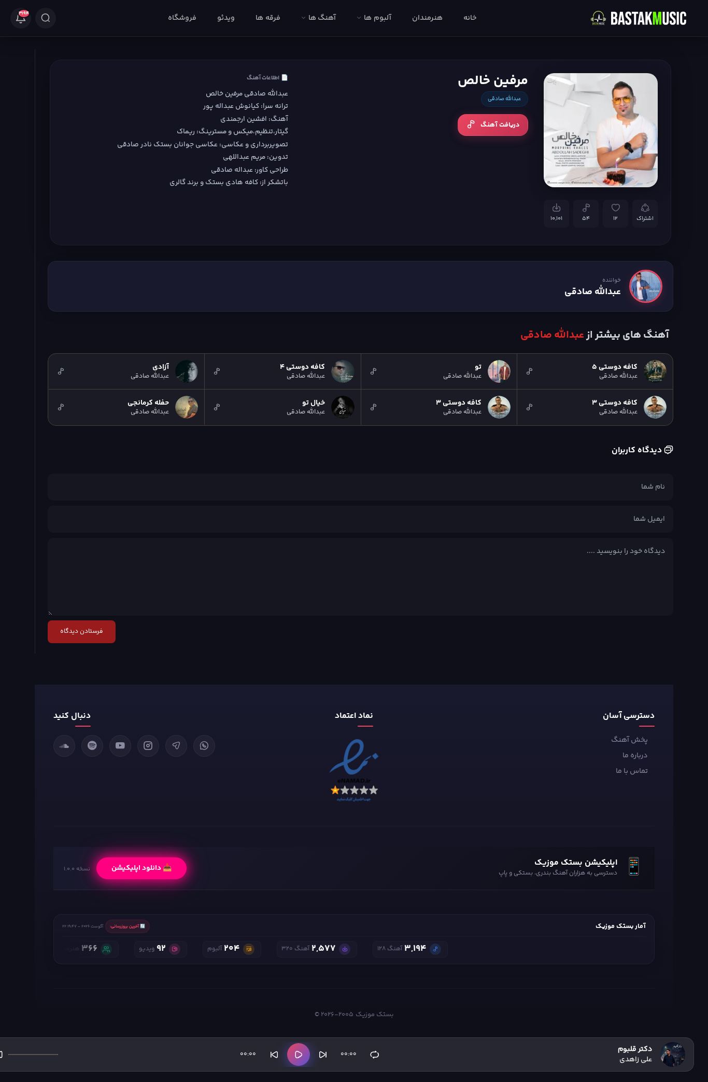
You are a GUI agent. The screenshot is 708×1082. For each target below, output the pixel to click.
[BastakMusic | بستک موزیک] (643, 18)
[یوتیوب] (120, 746)
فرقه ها (268, 18)
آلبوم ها (377, 18)
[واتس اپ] (204, 746)
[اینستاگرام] (148, 746)
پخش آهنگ (629, 740)
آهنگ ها (322, 18)
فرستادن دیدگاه (81, 631)
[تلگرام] (176, 746)
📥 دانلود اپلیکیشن (141, 868)
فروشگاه (182, 18)
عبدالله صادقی (504, 99)
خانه (470, 18)
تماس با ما (632, 771)
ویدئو (226, 18)
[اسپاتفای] (92, 746)
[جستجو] (45, 18)
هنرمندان (427, 18)
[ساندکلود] (64, 746)
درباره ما (635, 756)
